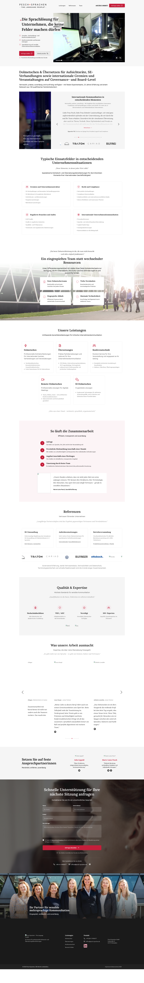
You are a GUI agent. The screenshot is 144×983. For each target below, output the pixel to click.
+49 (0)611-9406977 (102, 5)
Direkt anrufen (41, 53)
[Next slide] (118, 124)
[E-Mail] (65, 729)
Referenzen (72, 5)
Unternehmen (76, 805)
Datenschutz (115, 966)
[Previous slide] (57, 124)
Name (44, 805)
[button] (74, 137)
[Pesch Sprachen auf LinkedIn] (90, 864)
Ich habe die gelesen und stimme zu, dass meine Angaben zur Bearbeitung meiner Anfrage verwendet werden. (72, 840)
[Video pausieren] (116, 57)
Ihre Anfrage (46, 823)
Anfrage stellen (115, 5)
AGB (120, 966)
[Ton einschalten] (120, 57)
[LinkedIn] (111, 770)
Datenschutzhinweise (57, 840)
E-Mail (44, 814)
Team (80, 5)
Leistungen (62, 5)
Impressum (108, 966)
